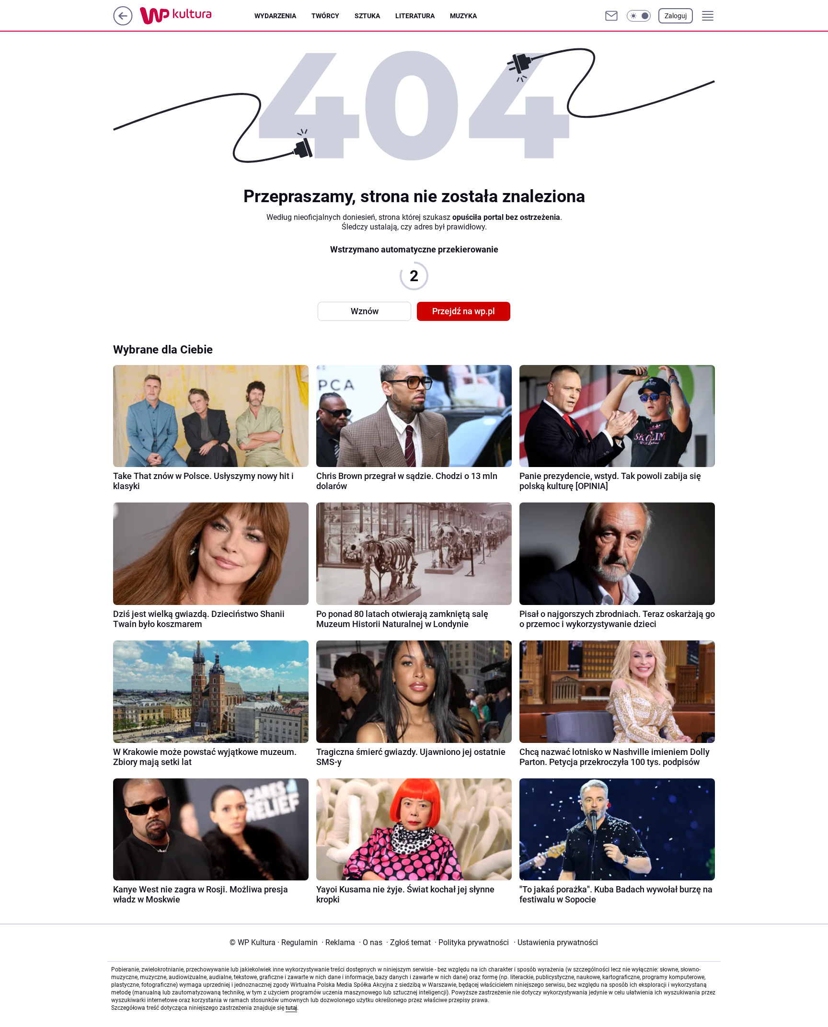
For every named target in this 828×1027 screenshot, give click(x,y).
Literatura (415, 16)
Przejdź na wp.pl (463, 311)
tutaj (291, 1007)
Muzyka (463, 16)
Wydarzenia (275, 16)
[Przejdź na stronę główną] (123, 22)
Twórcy (325, 16)
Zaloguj (676, 16)
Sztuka (367, 16)
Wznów (365, 311)
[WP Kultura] (197, 15)
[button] (639, 16)
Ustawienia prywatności (556, 942)
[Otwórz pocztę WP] (611, 15)
